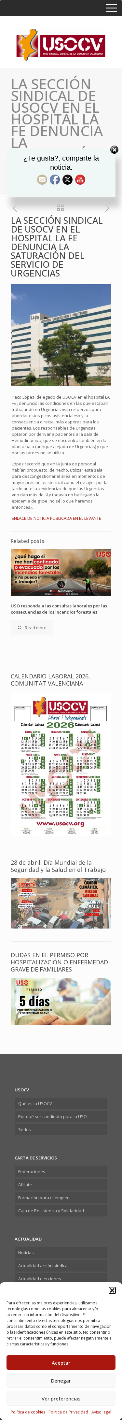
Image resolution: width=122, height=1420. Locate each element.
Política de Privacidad (68, 1412)
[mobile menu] (61, 8)
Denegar (61, 1380)
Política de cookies (28, 1412)
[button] (112, 1290)
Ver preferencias (61, 1398)
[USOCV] (61, 38)
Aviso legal (101, 1412)
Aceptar (61, 1362)
